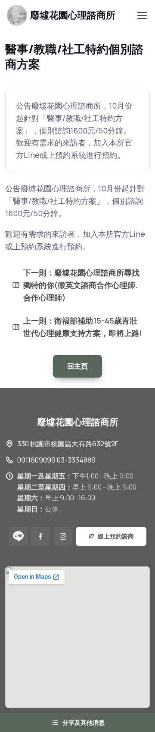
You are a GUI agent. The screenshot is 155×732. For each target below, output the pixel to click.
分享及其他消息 (83, 722)
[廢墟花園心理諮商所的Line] (18, 536)
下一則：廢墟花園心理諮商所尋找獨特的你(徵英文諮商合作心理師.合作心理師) (81, 284)
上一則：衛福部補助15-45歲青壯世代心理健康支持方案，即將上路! (82, 326)
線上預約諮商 (116, 536)
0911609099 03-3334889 (56, 460)
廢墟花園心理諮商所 (72, 15)
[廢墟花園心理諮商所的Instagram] (62, 536)
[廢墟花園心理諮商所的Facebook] (40, 536)
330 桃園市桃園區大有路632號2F (67, 443)
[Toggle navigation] (141, 15)
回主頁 (77, 366)
